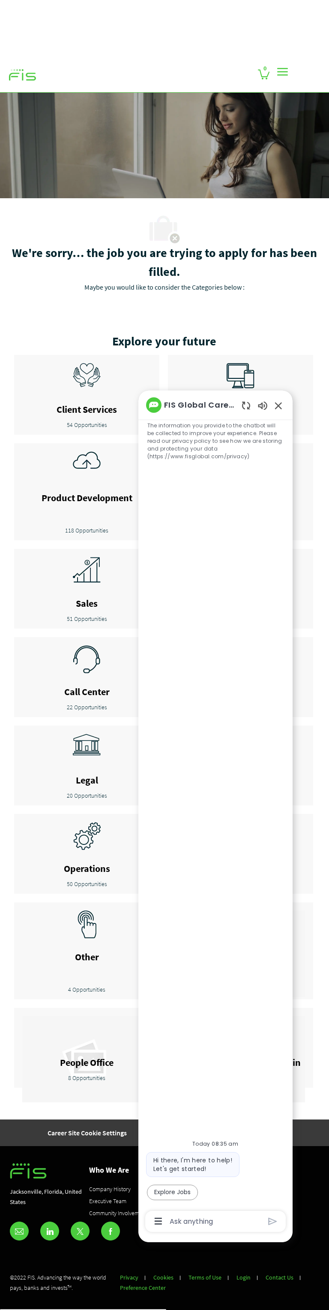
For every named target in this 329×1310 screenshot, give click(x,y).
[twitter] (80, 1231)
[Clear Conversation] (246, 405)
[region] (215, 812)
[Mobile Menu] (282, 72)
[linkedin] (49, 1231)
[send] (272, 1221)
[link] (23, 75)
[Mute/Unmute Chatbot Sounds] (262, 405)
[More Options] (158, 1221)
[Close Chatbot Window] (278, 405)
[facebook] (110, 1231)
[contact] (19, 1231)
